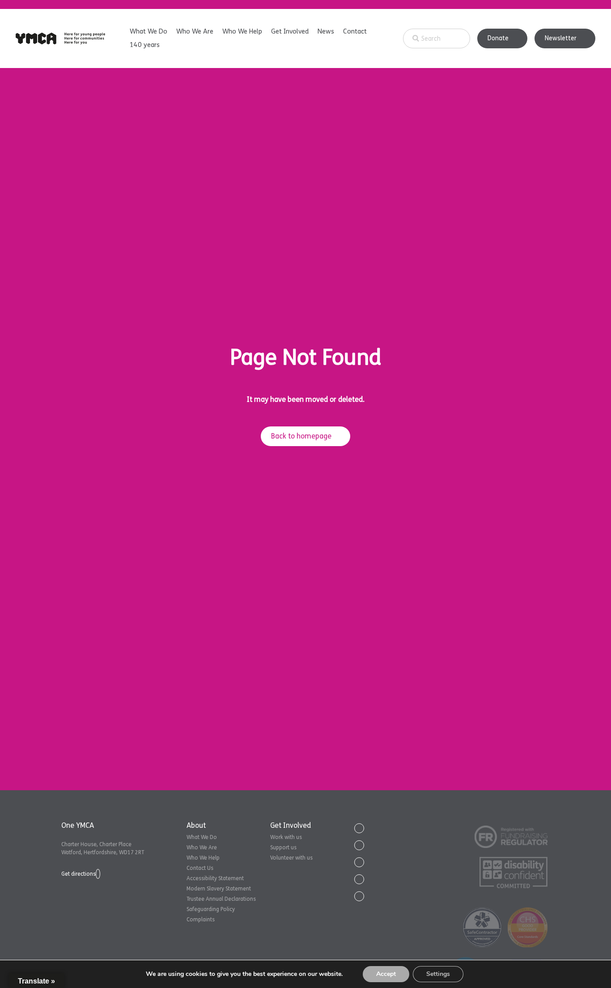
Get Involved (290, 31)
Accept (386, 974)
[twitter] (359, 828)
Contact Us (200, 868)
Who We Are (194, 31)
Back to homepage (301, 436)
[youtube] (359, 879)
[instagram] (359, 896)
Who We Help (242, 31)
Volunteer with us (291, 858)
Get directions (78, 874)
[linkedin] (359, 862)
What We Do (148, 31)
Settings (438, 974)
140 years (145, 45)
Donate (498, 38)
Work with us (286, 837)
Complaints (201, 919)
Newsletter (561, 38)
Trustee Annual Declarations (221, 899)
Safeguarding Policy (211, 909)
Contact (355, 31)
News (326, 31)
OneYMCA (60, 38)
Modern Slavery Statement (219, 889)
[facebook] (359, 845)
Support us (283, 847)
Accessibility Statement (215, 878)
